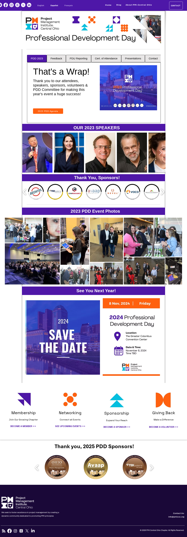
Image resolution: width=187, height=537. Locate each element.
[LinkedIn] (29, 5)
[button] (56, 467)
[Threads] (17, 5)
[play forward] (162, 191)
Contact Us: (178, 513)
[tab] (37, 58)
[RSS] (3, 531)
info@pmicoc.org (176, 517)
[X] (23, 5)
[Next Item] (160, 153)
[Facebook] (6, 5)
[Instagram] (11, 5)
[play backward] (24, 191)
